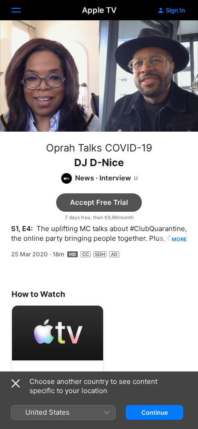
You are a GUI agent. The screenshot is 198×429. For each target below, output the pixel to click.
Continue (154, 412)
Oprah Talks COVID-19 (99, 148)
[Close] (16, 383)
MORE (179, 239)
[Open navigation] (22, 10)
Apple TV (99, 10)
